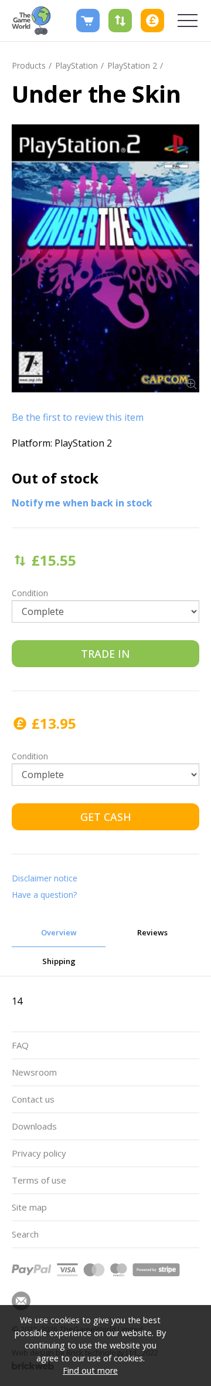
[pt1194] (105, 258)
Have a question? (44, 894)
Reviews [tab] (152, 932)
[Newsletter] (21, 1301)
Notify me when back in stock (82, 502)
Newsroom (34, 1072)
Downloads (34, 1126)
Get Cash (105, 817)
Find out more (90, 1370)
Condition (30, 593)
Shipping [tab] (59, 961)
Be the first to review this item (78, 417)
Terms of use (39, 1180)
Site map (29, 1207)
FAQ (20, 1045)
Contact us (33, 1099)
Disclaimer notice (44, 878)
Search (25, 1234)
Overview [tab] (59, 932)
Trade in (105, 654)
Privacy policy (39, 1153)
